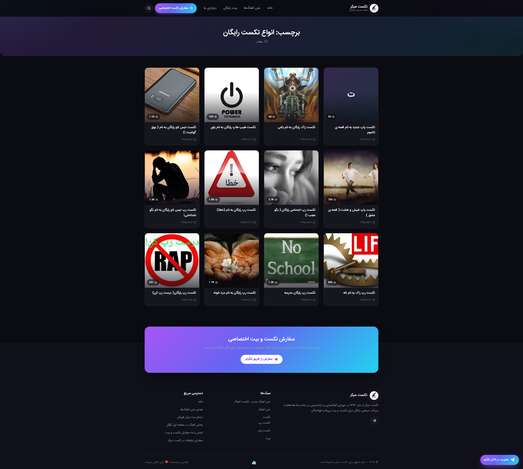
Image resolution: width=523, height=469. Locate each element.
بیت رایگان (230, 8)
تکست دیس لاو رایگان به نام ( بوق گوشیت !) (173, 130)
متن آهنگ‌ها (252, 8)
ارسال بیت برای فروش (190, 417)
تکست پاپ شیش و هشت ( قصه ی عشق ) (351, 212)
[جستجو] (149, 8)
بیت (268, 438)
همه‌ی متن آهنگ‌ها (192, 409)
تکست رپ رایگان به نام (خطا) (236, 210)
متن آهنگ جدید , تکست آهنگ (252, 401)
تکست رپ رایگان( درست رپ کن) (174, 293)
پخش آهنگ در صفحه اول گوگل (185, 425)
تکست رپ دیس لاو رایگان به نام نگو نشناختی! (173, 212)
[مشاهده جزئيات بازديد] (253, 462)
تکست (266, 417)
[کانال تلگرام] (374, 421)
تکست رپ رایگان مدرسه (299, 293)
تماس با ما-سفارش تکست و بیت (184, 432)
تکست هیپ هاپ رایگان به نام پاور (233, 127)
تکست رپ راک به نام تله (359, 293)
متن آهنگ (264, 409)
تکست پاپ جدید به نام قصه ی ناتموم (355, 130)
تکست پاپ (264, 430)
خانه (270, 8)
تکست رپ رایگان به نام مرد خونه (235, 293)
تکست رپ (264, 423)
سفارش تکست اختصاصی (173, 8)
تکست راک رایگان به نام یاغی (296, 127)
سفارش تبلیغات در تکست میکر (185, 440)
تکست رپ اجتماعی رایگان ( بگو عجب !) (294, 212)
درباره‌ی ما (210, 8)
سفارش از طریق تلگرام (259, 359)
